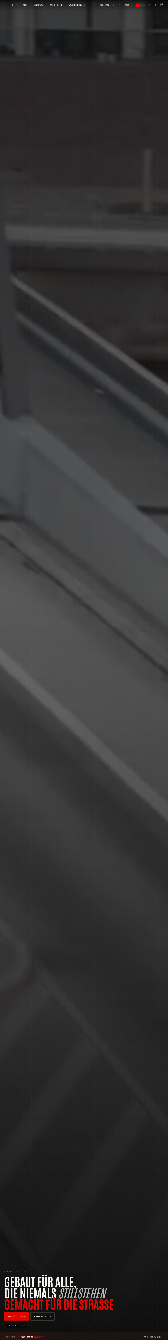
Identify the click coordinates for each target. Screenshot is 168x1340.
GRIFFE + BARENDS (57, 5)
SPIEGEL (26, 5)
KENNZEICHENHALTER (77, 5)
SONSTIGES (104, 5)
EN (143, 5)
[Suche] (149, 5)
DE (138, 5)
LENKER (93, 5)
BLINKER (15, 5)
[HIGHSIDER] (5, 5)
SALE (127, 5)
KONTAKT (117, 5)
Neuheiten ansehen (42, 1316)
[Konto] (155, 5)
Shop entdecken (15, 1316)
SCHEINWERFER (40, 5)
